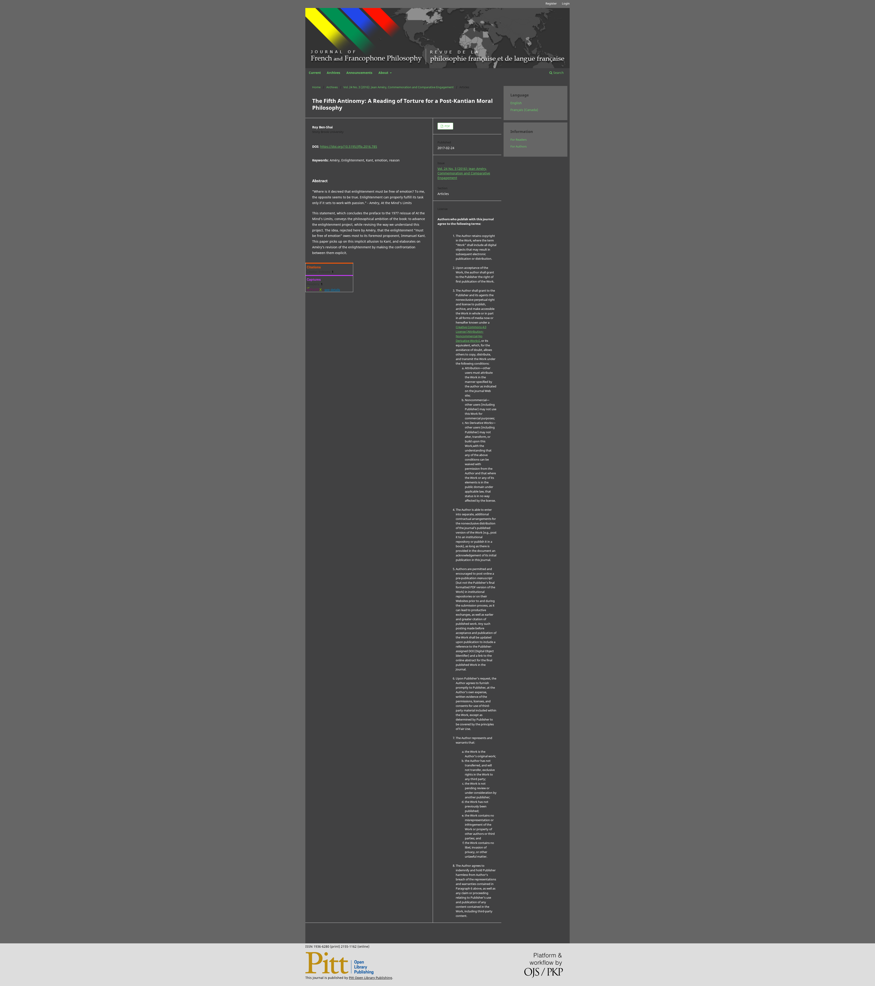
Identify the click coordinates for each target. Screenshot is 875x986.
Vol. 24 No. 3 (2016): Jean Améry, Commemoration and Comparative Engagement (398, 87)
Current (315, 72)
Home (316, 87)
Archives (333, 72)
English (516, 103)
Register (551, 3)
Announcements (359, 72)
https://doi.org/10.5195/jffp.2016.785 (348, 146)
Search (558, 72)
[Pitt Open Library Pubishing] (339, 973)
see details (332, 289)
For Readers (518, 140)
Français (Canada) (524, 110)
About (383, 72)
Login (566, 3)
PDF (447, 126)
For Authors (518, 146)
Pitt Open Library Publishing (370, 978)
